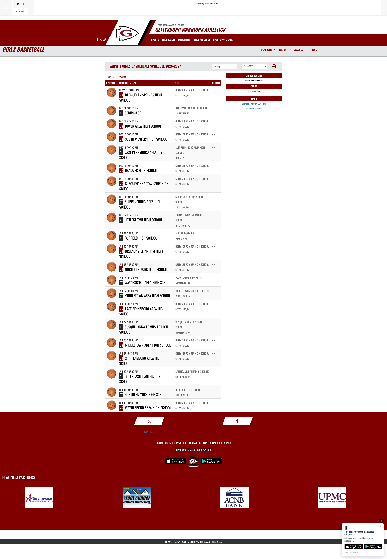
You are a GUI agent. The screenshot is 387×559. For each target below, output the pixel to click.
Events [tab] (20, 4)
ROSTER (282, 49)
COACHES (298, 49)
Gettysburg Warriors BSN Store (254, 103)
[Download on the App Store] (353, 546)
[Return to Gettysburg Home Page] (128, 33)
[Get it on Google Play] (373, 546)
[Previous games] (31, 7)
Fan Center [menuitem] (184, 39)
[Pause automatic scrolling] (381, 521)
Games (110, 76)
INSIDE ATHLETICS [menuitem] (201, 39)
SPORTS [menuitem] (155, 39)
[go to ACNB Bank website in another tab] (242, 497)
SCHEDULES (266, 49)
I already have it (351, 552)
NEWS (314, 49)
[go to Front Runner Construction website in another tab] (144, 497)
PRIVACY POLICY (172, 541)
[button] (274, 66)
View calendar (214, 3)
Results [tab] (20, 11)
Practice (122, 76)
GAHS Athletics (149, 432)
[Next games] (384, 7)
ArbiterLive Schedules (254, 108)
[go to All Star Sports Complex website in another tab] (47, 497)
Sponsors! (206, 449)
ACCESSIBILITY (188, 541)
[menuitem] (168, 39)
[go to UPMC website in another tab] (340, 497)
